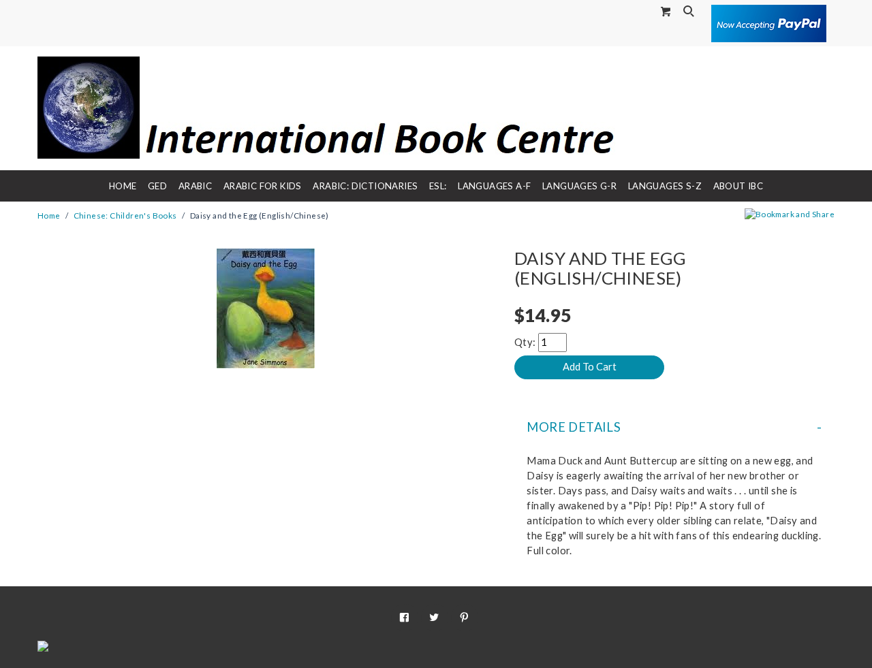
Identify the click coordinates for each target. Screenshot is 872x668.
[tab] (674, 427)
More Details (574, 427)
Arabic (195, 185)
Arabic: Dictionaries (365, 185)
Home (123, 185)
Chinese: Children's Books (125, 215)
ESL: (438, 185)
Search (690, 12)
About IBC (738, 185)
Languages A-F (494, 185)
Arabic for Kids (262, 185)
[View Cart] (666, 11)
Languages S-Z (665, 185)
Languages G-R (579, 185)
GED (157, 185)
